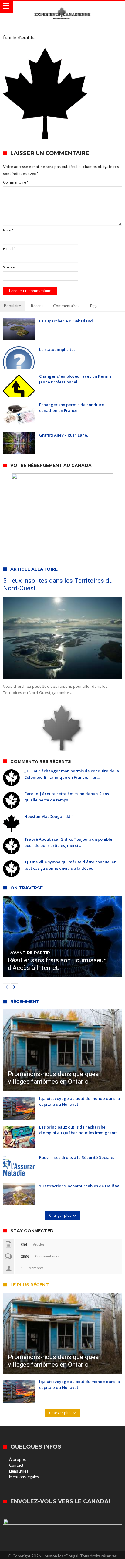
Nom (8, 230)
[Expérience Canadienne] (62, 6)
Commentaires (66, 305)
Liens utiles (18, 1471)
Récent (37, 305)
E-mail (9, 248)
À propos (17, 1459)
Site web (9, 267)
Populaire (12, 305)
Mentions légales (24, 1476)
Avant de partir (30, 952)
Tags (93, 305)
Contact (16, 1465)
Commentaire (15, 182)
